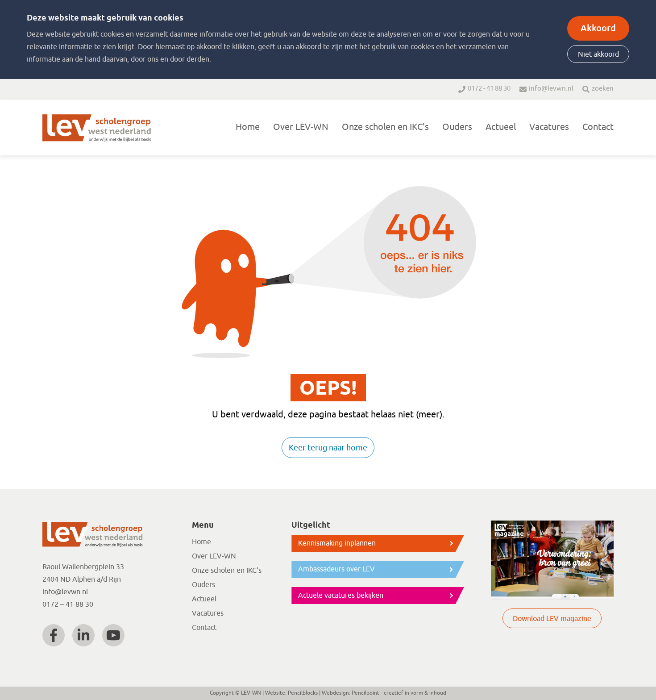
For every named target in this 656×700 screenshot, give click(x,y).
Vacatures (549, 127)
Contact (598, 127)
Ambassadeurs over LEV (336, 569)
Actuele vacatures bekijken (340, 595)
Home (248, 127)
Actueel (501, 127)
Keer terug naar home (328, 448)
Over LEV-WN (300, 127)
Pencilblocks (303, 692)
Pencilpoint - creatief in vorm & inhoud (399, 692)
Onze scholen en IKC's (385, 127)
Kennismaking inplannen (337, 543)
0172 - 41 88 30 (489, 88)
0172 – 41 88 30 (67, 604)
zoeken (603, 88)
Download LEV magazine (552, 618)
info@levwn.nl (551, 88)
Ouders (457, 127)
